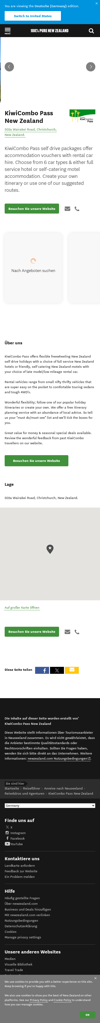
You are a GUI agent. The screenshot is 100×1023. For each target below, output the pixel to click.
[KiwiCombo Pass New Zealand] (82, 116)
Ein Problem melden (20, 877)
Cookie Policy (62, 1000)
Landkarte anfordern (20, 866)
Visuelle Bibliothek (18, 964)
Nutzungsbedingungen (21, 921)
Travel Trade (14, 970)
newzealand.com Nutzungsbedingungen (59, 758)
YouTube (16, 844)
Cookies (11, 932)
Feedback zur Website (21, 871)
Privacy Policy (39, 1000)
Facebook (17, 839)
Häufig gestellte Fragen (22, 898)
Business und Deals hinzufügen (28, 909)
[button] (7, 31)
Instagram (18, 833)
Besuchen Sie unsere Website (31, 208)
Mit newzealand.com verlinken (27, 915)
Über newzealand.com (21, 904)
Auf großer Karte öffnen (22, 608)
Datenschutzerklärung (21, 926)
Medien (10, 959)
